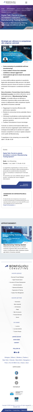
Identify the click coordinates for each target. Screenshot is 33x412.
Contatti (16, 343)
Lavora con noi (16, 337)
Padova (25, 357)
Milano (13, 357)
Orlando (12, 360)
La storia (17, 326)
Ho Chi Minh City (14, 363)
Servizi (17, 317)
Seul (27, 363)
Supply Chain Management (17, 293)
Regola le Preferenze (26, 410)
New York (5, 360)
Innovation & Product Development (17, 282)
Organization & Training (17, 290)
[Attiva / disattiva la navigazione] (26, 2)
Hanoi (22, 363)
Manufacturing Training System (14, 245)
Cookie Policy (16, 410)
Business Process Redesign (17, 277)
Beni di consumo (17, 312)
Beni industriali (17, 304)
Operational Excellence (17, 287)
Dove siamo (16, 340)
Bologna (7, 357)
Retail (17, 309)
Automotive (17, 302)
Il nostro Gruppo (17, 331)
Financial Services (17, 315)
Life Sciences (18, 307)
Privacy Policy (8, 410)
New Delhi (19, 360)
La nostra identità (17, 329)
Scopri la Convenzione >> (9, 205)
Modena (19, 357)
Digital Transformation (18, 280)
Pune (6, 363)
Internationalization (17, 285)
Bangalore (26, 360)
